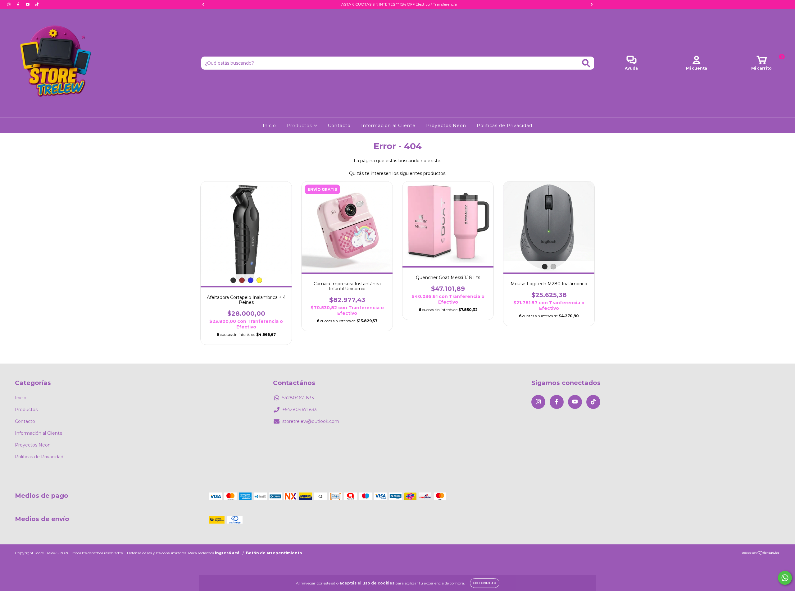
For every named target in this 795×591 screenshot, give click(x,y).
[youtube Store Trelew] (28, 4)
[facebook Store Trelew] (18, 4)
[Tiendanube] (760, 553)
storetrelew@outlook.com (310, 421)
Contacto (339, 125)
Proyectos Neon (446, 125)
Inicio (269, 125)
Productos (300, 125)
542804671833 (298, 398)
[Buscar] (586, 63)
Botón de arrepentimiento (274, 553)
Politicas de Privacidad (504, 125)
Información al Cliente (388, 125)
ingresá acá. (227, 553)
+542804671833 (299, 409)
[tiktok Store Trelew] (37, 4)
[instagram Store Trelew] (9, 4)
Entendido (485, 583)
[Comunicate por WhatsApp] (785, 578)
